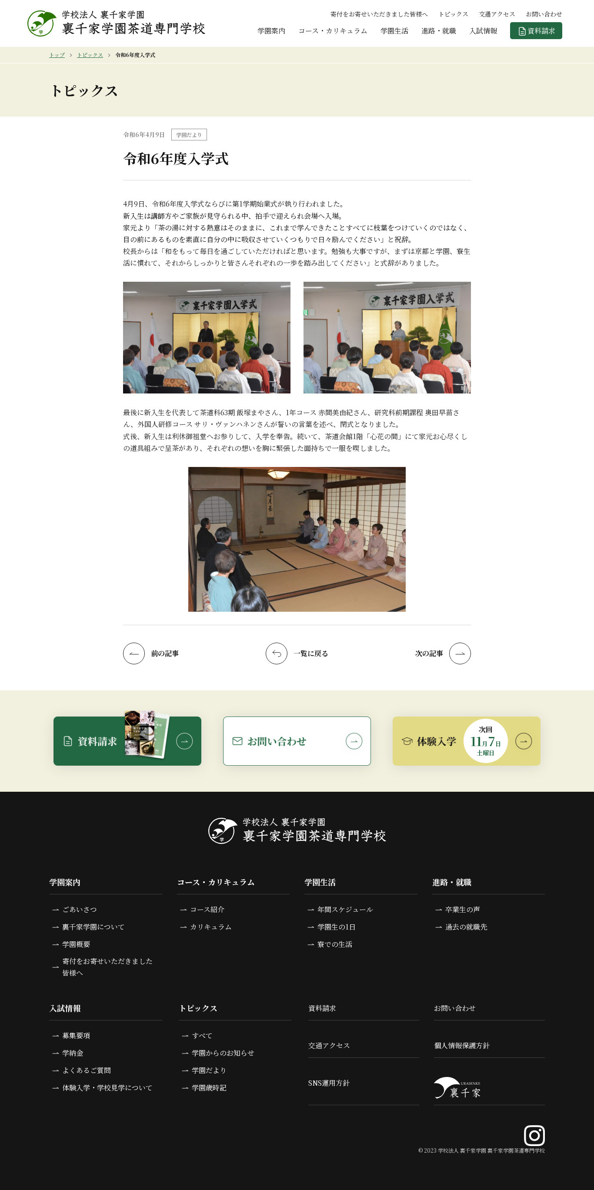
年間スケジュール (345, 909)
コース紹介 (207, 909)
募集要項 (76, 1035)
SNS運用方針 (329, 1083)
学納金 (72, 1053)
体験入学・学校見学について (107, 1088)
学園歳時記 (209, 1088)
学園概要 (76, 944)
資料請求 (541, 31)
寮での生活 (334, 944)
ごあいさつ (79, 909)
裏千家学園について (93, 927)
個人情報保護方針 (462, 1045)
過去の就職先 (466, 927)
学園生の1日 (336, 927)
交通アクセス (497, 14)
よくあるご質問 (86, 1070)
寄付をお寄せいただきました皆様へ (379, 14)
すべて (202, 1035)
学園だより (209, 1070)
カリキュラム (211, 927)
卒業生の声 (462, 909)
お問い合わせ (544, 14)
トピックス (453, 14)
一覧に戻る (311, 653)
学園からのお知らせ (223, 1053)
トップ (57, 54)
